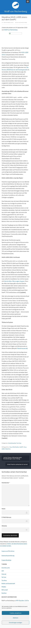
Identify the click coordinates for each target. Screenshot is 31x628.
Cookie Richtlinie (6, 560)
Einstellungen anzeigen (15, 622)
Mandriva (7, 449)
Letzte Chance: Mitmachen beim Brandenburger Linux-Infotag (12, 458)
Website (4, 526)
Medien (4, 586)
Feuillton (4, 593)
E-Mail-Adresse (6, 517)
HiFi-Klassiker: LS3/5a (22, 600)
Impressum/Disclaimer (8, 551)
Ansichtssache (12, 443)
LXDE (3, 449)
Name (3, 508)
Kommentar (6, 482)
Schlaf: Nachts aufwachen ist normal (17, 464)
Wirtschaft (5, 590)
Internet (4, 574)
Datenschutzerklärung (8, 555)
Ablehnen (15, 618)
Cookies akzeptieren (15, 613)
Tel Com (4, 577)
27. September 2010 (7, 22)
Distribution (16, 447)
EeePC (21, 447)
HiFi (3, 571)
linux (25, 447)
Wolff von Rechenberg (15, 11)
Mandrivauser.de (22, 348)
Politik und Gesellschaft (8, 583)
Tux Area (18, 443)
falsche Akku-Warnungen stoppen (14, 281)
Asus (10, 447)
